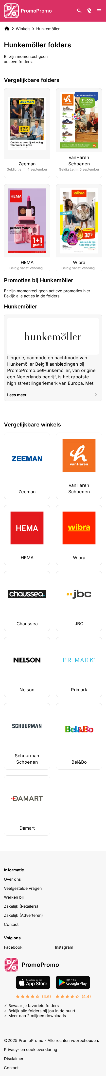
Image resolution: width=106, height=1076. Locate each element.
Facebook (13, 947)
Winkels (23, 28)
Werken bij (14, 897)
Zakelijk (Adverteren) (23, 915)
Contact (11, 924)
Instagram (64, 947)
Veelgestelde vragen (23, 888)
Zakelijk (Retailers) (21, 906)
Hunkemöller (48, 28)
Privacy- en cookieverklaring (30, 1049)
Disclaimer (13, 1058)
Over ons (12, 879)
